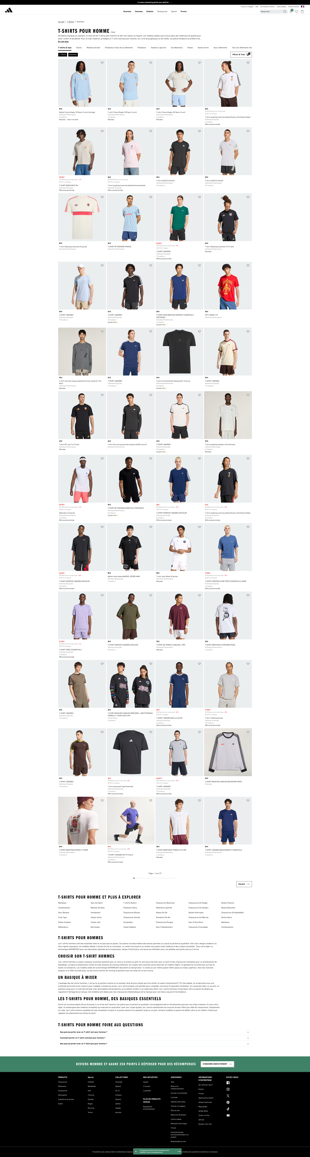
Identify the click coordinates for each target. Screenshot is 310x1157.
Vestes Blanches (228, 908)
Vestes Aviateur (64, 922)
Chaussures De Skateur (199, 908)
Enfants (150, 12)
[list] (155, 48)
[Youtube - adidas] (239, 1115)
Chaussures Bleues (131, 913)
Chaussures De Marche (198, 918)
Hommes (127, 12)
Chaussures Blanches (165, 903)
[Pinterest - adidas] (239, 1102)
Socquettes (128, 922)
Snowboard (95, 913)
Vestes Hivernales (196, 913)
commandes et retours (267, 6)
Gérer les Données (118, 1152)
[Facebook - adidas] (239, 1083)
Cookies (129, 1152)
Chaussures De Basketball (232, 913)
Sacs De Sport (97, 903)
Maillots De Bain (98, 908)
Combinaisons (64, 908)
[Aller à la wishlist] (296, 12)
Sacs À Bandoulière (164, 927)
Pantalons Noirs (130, 908)
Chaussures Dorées (131, 918)
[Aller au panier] (302, 12)
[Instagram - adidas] (239, 1089)
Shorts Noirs (226, 918)
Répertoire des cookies (141, 1152)
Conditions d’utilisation (209, 1152)
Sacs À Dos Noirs (196, 922)
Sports (174, 12)
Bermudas (95, 927)
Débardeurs (63, 927)
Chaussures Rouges (164, 922)
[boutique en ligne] (9, 10)
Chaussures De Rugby (198, 903)
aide (257, 6)
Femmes (139, 12)
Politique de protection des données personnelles (169, 1152)
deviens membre (293, 6)
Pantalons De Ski (163, 918)
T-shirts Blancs (130, 903)
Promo (184, 12)
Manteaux (62, 903)
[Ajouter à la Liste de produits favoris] (102, 63)
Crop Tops (62, 918)
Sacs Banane (63, 913)
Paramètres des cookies (101, 1152)
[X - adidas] (239, 1096)
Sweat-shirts (96, 918)
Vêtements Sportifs (164, 908)
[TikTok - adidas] (239, 1109)
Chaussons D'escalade (198, 927)
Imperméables (129, 927)
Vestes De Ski (161, 913)
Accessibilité (194, 1152)
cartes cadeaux (281, 6)
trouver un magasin (247, 6)
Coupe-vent (95, 922)
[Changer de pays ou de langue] (302, 7)
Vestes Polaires (227, 903)
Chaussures (162, 12)
